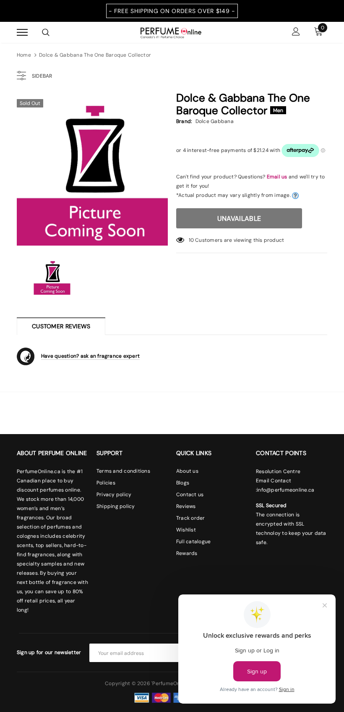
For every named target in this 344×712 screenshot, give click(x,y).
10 (191, 240)
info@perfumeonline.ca (285, 490)
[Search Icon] (46, 32)
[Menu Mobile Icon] (22, 32)
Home (24, 55)
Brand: (184, 121)
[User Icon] (296, 32)
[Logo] (171, 31)
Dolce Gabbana (214, 121)
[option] (92, 170)
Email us (277, 176)
